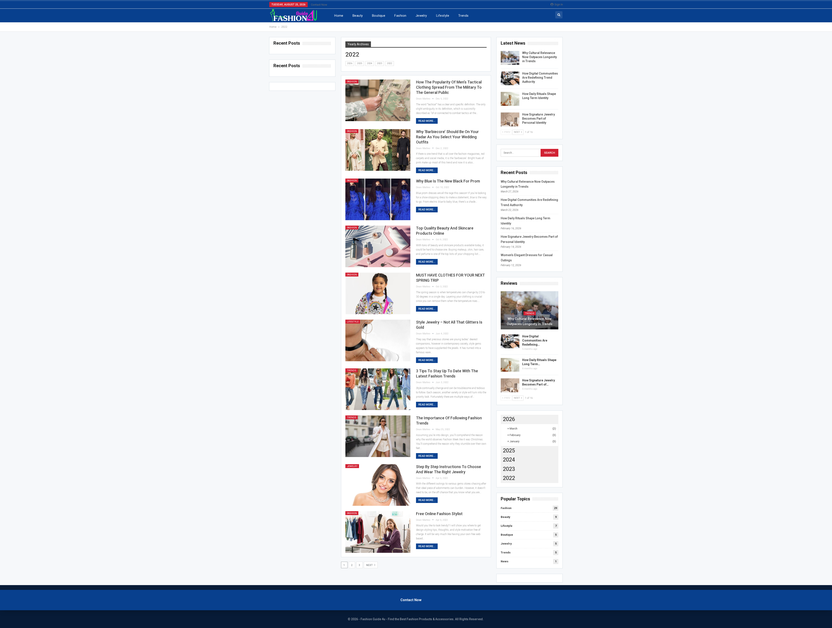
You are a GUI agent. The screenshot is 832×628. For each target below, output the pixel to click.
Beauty (358, 16)
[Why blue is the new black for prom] (377, 199)
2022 (389, 63)
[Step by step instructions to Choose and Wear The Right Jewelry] (377, 485)
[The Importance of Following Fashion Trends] (377, 436)
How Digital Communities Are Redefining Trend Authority (540, 77)
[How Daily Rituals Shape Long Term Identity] (510, 99)
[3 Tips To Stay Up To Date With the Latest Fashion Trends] (377, 389)
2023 (379, 63)
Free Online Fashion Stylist (439, 513)
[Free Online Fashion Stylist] (377, 532)
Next (369, 565)
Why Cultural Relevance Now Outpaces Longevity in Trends (539, 57)
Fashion (400, 16)
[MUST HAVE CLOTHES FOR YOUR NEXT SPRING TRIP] (377, 293)
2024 (369, 63)
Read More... (426, 120)
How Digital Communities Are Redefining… (534, 340)
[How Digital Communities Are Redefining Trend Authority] (510, 78)
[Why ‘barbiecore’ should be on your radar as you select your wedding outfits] (377, 150)
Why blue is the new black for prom (448, 181)
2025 (359, 63)
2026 (349, 63)
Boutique (378, 16)
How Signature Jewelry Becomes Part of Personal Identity (538, 118)
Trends (463, 16)
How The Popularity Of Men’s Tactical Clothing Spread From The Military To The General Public (449, 87)
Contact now (319, 4)
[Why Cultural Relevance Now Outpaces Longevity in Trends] (510, 58)
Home (338, 16)
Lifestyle (442, 16)
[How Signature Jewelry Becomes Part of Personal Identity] (510, 119)
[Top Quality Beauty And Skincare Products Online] (377, 246)
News (504, 561)
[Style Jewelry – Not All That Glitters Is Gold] (377, 340)
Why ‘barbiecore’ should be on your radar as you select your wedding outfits (447, 136)
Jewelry (421, 16)
